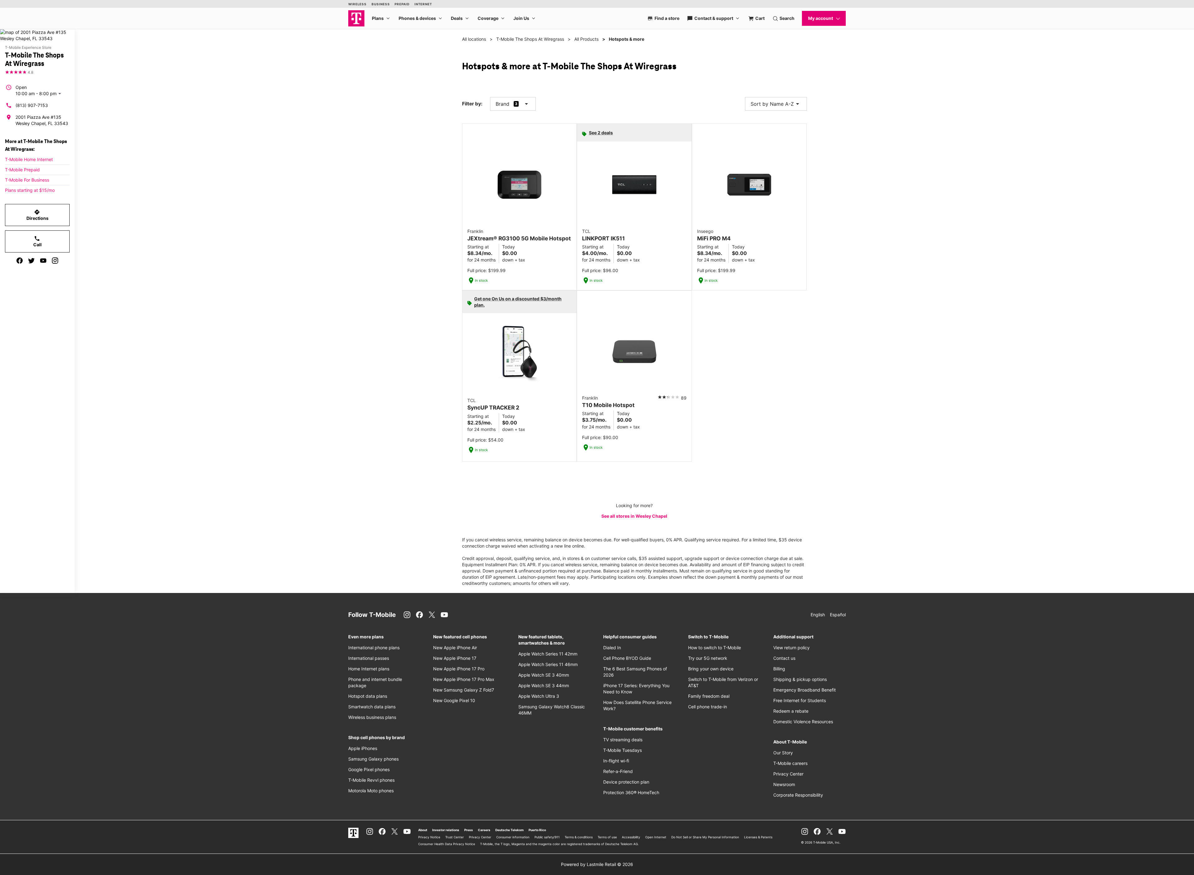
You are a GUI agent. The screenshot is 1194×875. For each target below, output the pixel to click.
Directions (37, 215)
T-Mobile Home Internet (29, 159)
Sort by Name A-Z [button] (776, 104)
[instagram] (55, 260)
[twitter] (31, 260)
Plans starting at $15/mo (30, 190)
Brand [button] (502, 104)
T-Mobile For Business (27, 180)
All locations (474, 39)
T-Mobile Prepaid (22, 169)
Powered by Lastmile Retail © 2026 (597, 864)
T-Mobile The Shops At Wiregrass (530, 39)
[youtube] (43, 260)
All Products (586, 39)
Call (37, 241)
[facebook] (19, 260)
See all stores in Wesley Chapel (634, 516)
